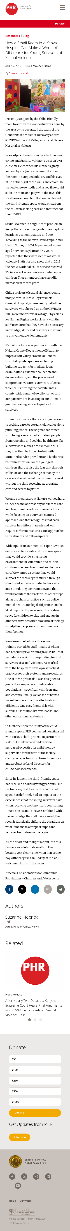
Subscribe (19, 1137)
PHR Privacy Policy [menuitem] (19, 1223)
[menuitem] (12, 1176)
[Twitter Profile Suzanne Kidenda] (35, 922)
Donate (60, 23)
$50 (14, 1059)
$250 (15, 1080)
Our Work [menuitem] (25, 1200)
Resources (12, 36)
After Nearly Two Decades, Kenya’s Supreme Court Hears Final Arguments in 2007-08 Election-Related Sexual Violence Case (33, 1007)
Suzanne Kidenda (19, 73)
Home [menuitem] (12, 1200)
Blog (26, 36)
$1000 (15, 1102)
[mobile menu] (62, 7)
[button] (29, 1019)
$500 (15, 1091)
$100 (15, 1069)
